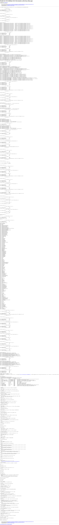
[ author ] (13, 5)
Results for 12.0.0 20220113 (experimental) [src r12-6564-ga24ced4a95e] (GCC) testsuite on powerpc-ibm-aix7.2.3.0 (21, 4)
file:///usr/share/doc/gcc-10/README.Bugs (25, 374)
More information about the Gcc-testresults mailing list (6, 524)
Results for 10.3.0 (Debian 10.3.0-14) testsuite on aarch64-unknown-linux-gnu (15, 522)
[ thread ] (9, 5)
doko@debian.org (6, 2)
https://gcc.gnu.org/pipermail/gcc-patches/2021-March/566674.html (10, 461)
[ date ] (7, 5)
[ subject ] (11, 5)
